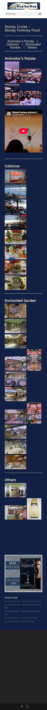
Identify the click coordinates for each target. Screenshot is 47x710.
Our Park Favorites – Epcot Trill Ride (19, 622)
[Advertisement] (23, 535)
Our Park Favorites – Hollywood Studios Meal (23, 601)
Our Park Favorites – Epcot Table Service (21, 618)
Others (32, 47)
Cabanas (12, 44)
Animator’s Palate (20, 41)
